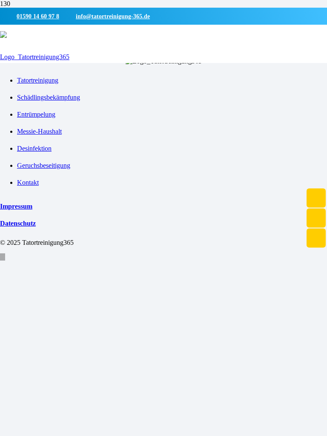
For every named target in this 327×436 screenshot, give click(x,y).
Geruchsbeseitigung (43, 165)
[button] (2, 257)
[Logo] (34, 53)
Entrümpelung (36, 114)
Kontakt (28, 182)
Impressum (16, 206)
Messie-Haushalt (39, 131)
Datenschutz (18, 223)
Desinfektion (34, 148)
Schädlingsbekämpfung (48, 97)
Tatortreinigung (37, 80)
